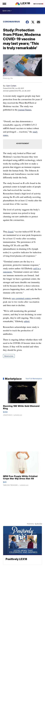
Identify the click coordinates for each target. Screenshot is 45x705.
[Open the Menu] (4, 4)
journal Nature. (25, 109)
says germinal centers (22, 298)
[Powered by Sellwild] (38, 524)
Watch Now (37, 4)
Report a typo (8, 356)
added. (27, 321)
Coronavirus (11, 21)
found (11, 231)
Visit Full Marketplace (34, 379)
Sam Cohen (11, 86)
